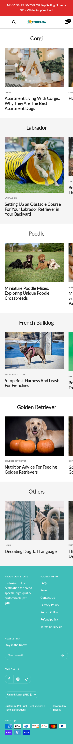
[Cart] (66, 22)
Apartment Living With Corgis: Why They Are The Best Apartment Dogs (32, 103)
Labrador (11, 198)
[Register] (62, 655)
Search (44, 590)
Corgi (8, 92)
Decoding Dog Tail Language (31, 551)
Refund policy (49, 619)
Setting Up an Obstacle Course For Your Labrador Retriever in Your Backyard (33, 209)
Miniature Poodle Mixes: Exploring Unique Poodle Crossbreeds (27, 293)
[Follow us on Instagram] (17, 679)
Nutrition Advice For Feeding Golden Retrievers (31, 469)
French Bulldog (15, 374)
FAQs (43, 583)
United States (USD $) (19, 694)
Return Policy (49, 612)
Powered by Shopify (59, 707)
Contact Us (47, 597)
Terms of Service (51, 626)
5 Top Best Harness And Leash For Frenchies (32, 383)
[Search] (14, 22)
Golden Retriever (15, 461)
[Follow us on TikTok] (26, 679)
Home (8, 545)
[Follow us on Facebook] (9, 679)
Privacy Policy (49, 605)
